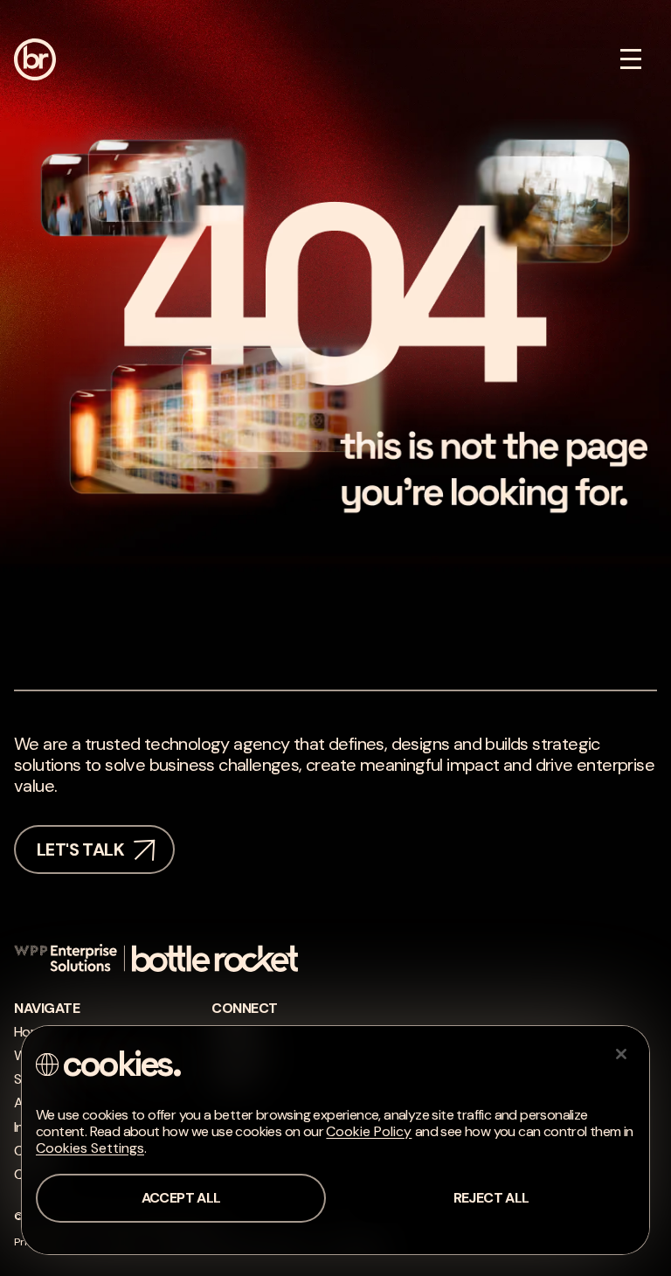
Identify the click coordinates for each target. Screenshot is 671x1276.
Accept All (181, 1198)
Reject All (491, 1198)
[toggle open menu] (631, 59)
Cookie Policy (369, 1131)
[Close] (621, 1054)
